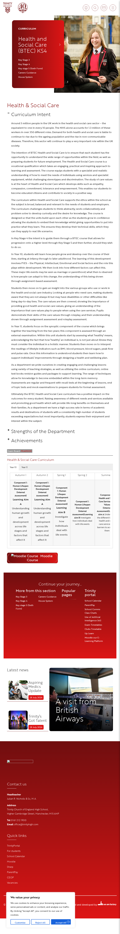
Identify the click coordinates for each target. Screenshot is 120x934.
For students (14, 851)
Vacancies (12, 882)
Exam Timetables (93, 624)
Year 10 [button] (13, 467)
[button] (60, 114)
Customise (20, 922)
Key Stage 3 (24, 59)
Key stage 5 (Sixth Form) (30, 68)
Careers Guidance (27, 72)
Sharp (10, 866)
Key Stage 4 (24, 64)
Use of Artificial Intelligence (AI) (93, 618)
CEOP (10, 877)
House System (25, 77)
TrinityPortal (13, 845)
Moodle (11, 861)
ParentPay (90, 605)
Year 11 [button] (25, 467)
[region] (40, 910)
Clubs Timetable (93, 629)
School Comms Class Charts (92, 611)
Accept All (60, 922)
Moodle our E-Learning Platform (94, 639)
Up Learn (89, 633)
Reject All (40, 922)
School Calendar (93, 600)
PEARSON (26, 451)
